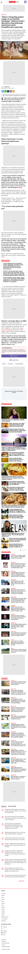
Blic (21, 187)
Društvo (3, 14)
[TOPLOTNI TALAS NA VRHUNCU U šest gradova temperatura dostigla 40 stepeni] (5, 717)
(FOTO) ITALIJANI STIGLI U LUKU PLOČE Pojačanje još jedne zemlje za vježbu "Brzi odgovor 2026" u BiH (18, 761)
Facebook (5, 927)
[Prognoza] (25, 2)
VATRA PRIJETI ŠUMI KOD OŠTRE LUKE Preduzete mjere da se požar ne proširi (18, 683)
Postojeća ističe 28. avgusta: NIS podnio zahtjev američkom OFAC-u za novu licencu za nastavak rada (16, 811)
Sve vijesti (3, 893)
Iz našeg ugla (4, 918)
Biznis (2, 901)
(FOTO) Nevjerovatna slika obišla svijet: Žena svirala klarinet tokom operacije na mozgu (18, 583)
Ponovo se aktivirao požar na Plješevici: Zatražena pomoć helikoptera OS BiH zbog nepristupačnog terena (18, 709)
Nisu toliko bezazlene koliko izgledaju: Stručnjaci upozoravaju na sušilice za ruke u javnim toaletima (15, 818)
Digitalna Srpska (4, 917)
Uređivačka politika (5, 946)
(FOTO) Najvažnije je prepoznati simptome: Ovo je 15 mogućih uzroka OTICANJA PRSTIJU (18, 634)
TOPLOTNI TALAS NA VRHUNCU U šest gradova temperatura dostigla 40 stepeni (18, 717)
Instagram (5, 930)
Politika (3, 895)
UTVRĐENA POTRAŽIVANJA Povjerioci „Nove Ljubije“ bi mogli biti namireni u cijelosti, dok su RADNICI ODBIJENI (18, 735)
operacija (11, 363)
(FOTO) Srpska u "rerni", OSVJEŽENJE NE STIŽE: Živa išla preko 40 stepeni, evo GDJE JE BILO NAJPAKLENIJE (18, 700)
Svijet (12, 639)
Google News (15, 360)
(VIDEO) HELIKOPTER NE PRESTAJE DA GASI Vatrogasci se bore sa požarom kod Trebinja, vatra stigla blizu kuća (19, 769)
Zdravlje (13, 579)
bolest (4, 363)
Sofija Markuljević (19, 363)
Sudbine (13, 554)
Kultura (2, 915)
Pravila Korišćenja (5, 943)
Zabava (13, 614)
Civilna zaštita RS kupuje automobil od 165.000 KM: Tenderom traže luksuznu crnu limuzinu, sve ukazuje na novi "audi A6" (18, 692)
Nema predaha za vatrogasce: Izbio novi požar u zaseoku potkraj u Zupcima (18, 778)
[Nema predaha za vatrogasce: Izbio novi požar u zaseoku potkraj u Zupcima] (5, 777)
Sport (2, 905)
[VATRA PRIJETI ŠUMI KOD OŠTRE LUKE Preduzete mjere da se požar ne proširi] (5, 683)
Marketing (3, 941)
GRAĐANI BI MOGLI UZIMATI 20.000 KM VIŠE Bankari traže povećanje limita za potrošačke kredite (18, 726)
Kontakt (3, 944)
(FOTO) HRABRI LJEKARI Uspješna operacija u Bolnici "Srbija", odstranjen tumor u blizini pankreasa (19, 626)
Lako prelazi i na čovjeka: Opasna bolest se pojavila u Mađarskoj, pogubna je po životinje (17, 642)
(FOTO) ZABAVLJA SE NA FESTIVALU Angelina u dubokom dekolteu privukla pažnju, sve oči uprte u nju (15, 869)
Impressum (3, 939)
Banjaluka (3, 920)
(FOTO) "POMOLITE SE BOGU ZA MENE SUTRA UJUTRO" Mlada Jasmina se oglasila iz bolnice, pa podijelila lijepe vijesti (18, 565)
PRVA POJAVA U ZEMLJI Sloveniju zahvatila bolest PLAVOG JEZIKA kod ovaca (18, 651)
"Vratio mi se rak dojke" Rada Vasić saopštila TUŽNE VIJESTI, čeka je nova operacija (18, 557)
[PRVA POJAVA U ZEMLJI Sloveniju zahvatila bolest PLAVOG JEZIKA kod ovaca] (5, 651)
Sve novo (21, 881)
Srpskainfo (7, 86)
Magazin (13, 597)
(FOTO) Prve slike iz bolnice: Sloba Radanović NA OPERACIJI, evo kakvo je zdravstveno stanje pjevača (18, 617)
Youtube (4, 932)
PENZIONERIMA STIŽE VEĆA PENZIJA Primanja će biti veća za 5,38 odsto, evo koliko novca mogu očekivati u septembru (19, 752)
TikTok (4, 934)
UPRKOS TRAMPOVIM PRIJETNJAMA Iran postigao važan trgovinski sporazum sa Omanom (15, 845)
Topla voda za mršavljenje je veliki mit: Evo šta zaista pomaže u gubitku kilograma (15, 876)
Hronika (3, 903)
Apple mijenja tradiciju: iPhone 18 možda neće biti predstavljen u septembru (15, 833)
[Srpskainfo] (14, 2)
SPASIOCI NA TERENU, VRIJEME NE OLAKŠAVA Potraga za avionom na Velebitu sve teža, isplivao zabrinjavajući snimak (15, 853)
